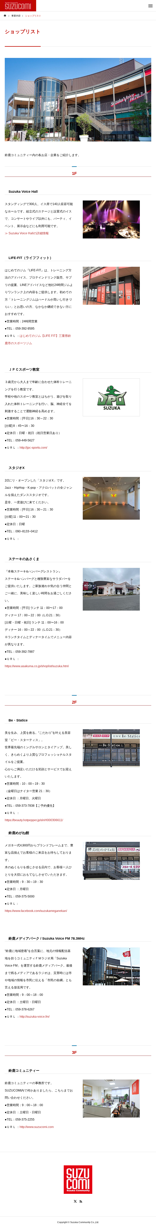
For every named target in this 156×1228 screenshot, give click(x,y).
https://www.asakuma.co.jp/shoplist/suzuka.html (37, 666)
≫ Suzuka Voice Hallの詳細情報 (27, 233)
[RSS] (81, 1201)
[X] (75, 1201)
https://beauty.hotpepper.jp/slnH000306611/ (34, 820)
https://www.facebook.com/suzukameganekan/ (36, 910)
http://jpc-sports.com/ (33, 447)
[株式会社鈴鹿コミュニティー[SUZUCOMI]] (18, 5)
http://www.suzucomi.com (37, 1127)
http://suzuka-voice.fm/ (34, 1016)
